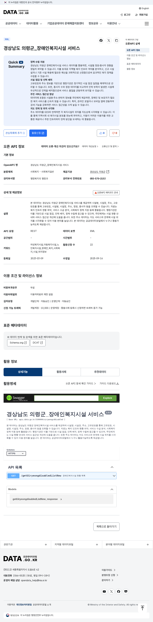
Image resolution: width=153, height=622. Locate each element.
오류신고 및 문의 (109, 146)
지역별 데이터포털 (64, 544)
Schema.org (16, 342)
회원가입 (143, 14)
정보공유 (93, 23)
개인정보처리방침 (24, 604)
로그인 (127, 14)
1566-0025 (19, 575)
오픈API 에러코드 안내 (107, 192)
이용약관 (11, 604)
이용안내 (112, 23)
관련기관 (8, 544)
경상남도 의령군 (97, 171)
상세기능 (24, 373)
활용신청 (36, 132)
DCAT (36, 342)
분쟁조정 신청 (109, 575)
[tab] (23, 372)
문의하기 (106, 580)
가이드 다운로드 (108, 383)
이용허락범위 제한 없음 (41, 294)
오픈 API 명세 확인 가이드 (79, 383)
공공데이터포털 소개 (42, 604)
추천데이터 (100, 372)
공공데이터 (11, 23)
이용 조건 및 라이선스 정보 (136, 57)
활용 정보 (131, 69)
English (145, 8)
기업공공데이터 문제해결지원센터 (65, 23)
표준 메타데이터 (134, 64)
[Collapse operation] (112, 467)
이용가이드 (107, 570)
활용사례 (61, 372)
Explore (107, 398)
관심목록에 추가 (14, 132)
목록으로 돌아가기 (106, 526)
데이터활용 (32, 23)
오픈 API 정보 (133, 50)
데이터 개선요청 (89, 146)
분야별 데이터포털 (115, 544)
